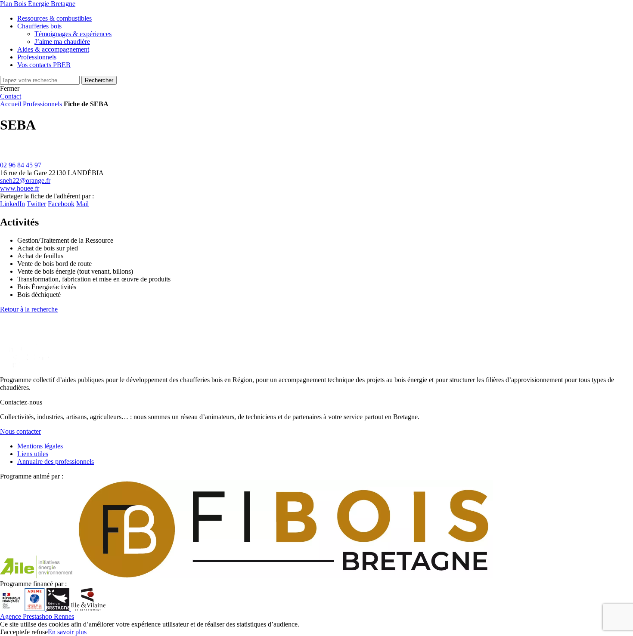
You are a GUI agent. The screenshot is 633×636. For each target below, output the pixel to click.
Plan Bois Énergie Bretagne (37, 3)
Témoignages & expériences (73, 33)
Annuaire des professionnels (55, 461)
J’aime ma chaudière (62, 41)
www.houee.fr (19, 188)
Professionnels (42, 104)
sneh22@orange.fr (25, 180)
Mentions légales (40, 446)
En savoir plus (67, 632)
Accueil (10, 104)
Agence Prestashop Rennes (37, 616)
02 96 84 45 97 (20, 165)
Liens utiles (32, 453)
